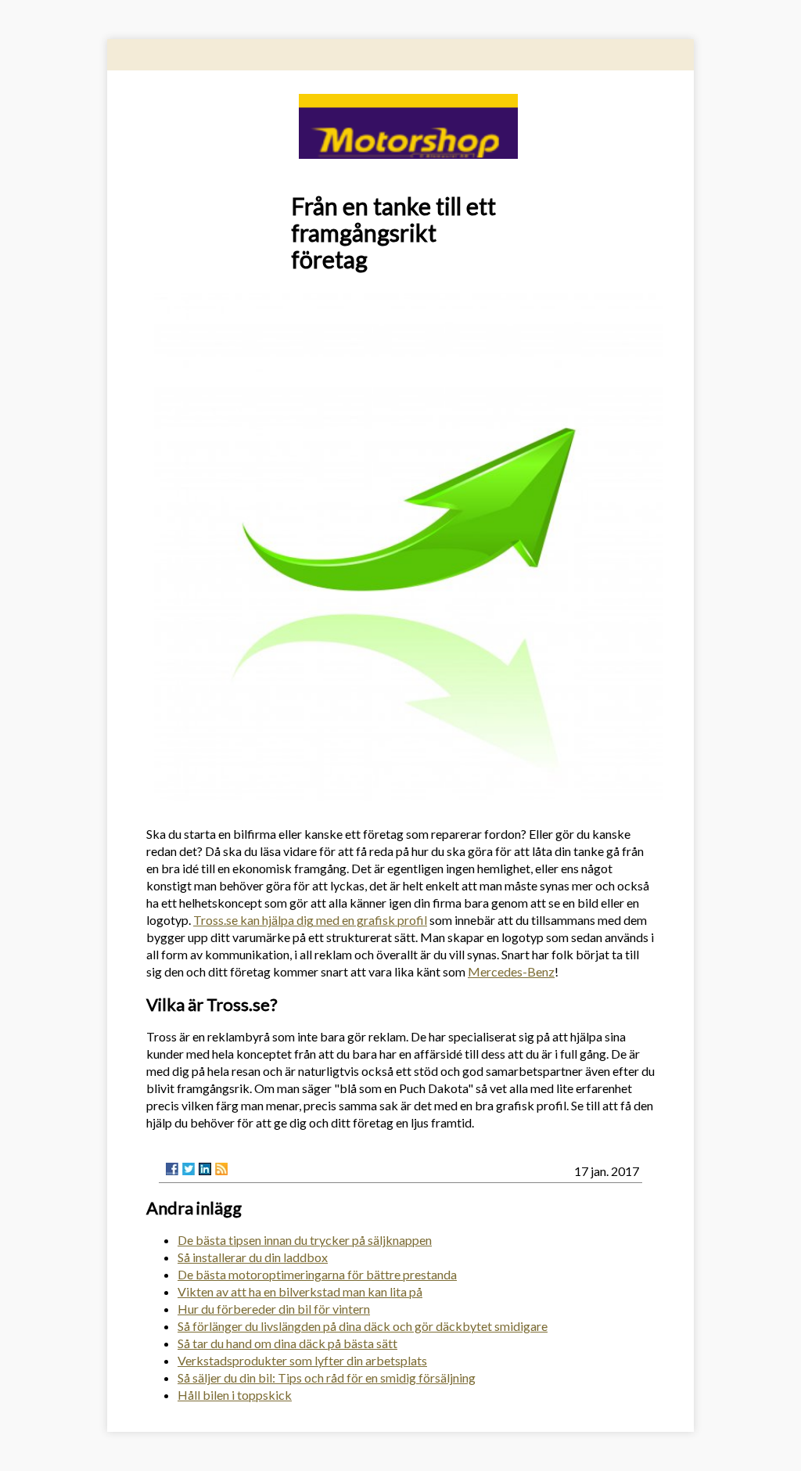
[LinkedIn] (205, 1169)
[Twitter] (188, 1169)
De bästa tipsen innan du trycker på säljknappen (305, 1239)
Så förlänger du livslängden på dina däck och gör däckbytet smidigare (363, 1325)
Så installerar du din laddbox (253, 1257)
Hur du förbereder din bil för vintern (274, 1308)
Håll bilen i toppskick (235, 1394)
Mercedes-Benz (511, 971)
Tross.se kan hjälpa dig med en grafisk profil (310, 919)
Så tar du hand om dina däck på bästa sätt (287, 1343)
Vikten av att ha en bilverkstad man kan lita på (300, 1291)
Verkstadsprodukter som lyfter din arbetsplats (302, 1360)
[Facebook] (172, 1169)
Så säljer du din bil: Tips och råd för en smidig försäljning (327, 1377)
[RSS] (221, 1169)
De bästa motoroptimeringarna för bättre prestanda (317, 1274)
